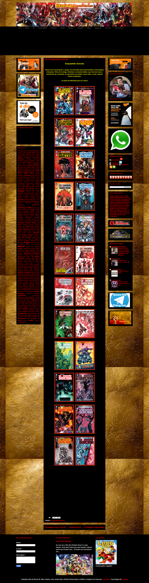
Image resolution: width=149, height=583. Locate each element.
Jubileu (30, 232)
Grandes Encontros (25, 217)
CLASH (62, 28)
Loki (38, 237)
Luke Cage (27, 239)
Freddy (37, 211)
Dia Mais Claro (28, 193)
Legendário (36, 236)
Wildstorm (28, 316)
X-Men (30, 320)
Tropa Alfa (27, 306)
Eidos (26, 199)
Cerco (37, 177)
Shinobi (32, 286)
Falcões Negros (26, 209)
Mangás (27, 242)
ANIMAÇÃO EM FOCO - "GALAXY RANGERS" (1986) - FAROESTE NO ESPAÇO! (123, 252)
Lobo (33, 237)
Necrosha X (21, 259)
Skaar (21, 288)
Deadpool (21, 190)
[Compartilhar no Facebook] (58, 518)
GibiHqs (37, 215)
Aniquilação (27, 157)
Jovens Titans (22, 232)
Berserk (37, 165)
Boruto (31, 169)
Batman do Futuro (23, 165)
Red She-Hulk (25, 275)
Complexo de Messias (33, 180)
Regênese (25, 277)
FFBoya (89, 28)
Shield (37, 285)
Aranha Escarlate (33, 159)
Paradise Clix (115, 259)
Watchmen (31, 315)
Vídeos (37, 311)
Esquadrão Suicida (58, 520)
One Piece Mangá (63, 541)
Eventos (20, 202)
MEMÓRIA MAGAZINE (118, 247)
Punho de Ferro (34, 270)
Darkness (20, 186)
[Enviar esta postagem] (49, 517)
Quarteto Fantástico (24, 272)
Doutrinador (33, 196)
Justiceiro (36, 232)
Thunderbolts (28, 302)
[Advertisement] (74, 42)
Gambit (26, 212)
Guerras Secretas (22, 221)
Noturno (20, 261)
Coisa (37, 178)
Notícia (37, 259)
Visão (28, 313)
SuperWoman (35, 295)
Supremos (21, 297)
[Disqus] (74, 490)
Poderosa (36, 269)
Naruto (37, 258)
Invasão (32, 229)
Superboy (29, 293)
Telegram (71, 28)
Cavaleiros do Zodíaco (28, 177)
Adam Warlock (26, 154)
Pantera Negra (28, 267)
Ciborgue (20, 178)
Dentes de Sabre (33, 191)
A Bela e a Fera (22, 152)
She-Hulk (31, 285)
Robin (19, 280)
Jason (29, 231)
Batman (36, 164)
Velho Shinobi (116, 280)
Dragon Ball (35, 198)
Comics (25, 180)
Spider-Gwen (31, 289)
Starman (32, 291)
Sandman (20, 281)
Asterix (19, 164)
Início (20, 28)
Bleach (23, 169)
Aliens (26, 155)
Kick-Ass (32, 234)
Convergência (30, 183)
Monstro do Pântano (24, 251)
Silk (36, 286)
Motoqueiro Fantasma (31, 253)
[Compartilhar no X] (56, 518)
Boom (27, 169)
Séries (19, 285)
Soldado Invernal (31, 288)
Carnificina (27, 175)
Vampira (25, 310)
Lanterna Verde (27, 236)
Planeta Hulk (28, 269)
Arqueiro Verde (34, 160)
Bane (24, 164)
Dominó (27, 194)
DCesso (37, 188)
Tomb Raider (33, 303)
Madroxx (37, 239)
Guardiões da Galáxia (24, 219)
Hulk (27, 226)
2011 (22, 151)
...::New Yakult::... (116, 269)
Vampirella (32, 310)
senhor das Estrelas (34, 283)
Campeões (27, 170)
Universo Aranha (33, 308)
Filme (19, 211)
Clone (32, 178)
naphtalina (106, 579)
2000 (19, 151)
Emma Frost (36, 199)
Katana (24, 234)
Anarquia (31, 155)
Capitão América (28, 172)
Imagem (32, 228)
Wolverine (22, 318)
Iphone (25, 231)
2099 (36, 151)
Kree (19, 236)
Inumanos (26, 229)
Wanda (19, 315)
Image (19, 228)
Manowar (33, 242)
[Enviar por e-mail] (53, 518)
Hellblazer (36, 221)
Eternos (37, 201)
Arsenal (20, 162)
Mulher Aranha (34, 255)
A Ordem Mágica (30, 152)
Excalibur (28, 202)
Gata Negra (30, 214)
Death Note (28, 190)
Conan (20, 181)
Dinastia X (21, 194)
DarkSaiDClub (27, 186)
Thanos (34, 300)
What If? (36, 315)
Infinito (37, 228)
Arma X (26, 160)
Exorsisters (21, 204)
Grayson (36, 217)
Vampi (19, 310)
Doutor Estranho (23, 196)
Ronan (26, 280)
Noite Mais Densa (30, 259)
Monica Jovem (35, 250)
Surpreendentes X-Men (32, 297)
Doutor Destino (35, 194)
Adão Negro (35, 154)
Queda (33, 272)
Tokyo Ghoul (25, 303)
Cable (37, 169)
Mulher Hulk (30, 256)
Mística (28, 250)
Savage (26, 281)
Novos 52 (31, 261)
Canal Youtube (119, 28)
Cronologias (21, 185)
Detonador (20, 193)
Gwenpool (30, 221)
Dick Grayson (35, 193)
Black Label (35, 167)
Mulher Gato (22, 256)
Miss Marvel (21, 250)
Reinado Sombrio (34, 277)
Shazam (25, 285)
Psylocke (26, 270)
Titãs (19, 303)
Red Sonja (32, 275)
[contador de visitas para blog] (121, 178)
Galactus (20, 212)
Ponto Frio (108, 28)
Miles (37, 248)
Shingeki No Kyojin (23, 286)
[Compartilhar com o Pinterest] (60, 518)
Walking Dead (35, 313)
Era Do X (20, 201)
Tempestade (26, 298)
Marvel (27, 28)
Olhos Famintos (35, 264)
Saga (33, 280)
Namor (28, 258)
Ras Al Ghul (24, 274)
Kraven (37, 234)
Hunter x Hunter (34, 226)
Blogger (125, 579)
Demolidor (21, 191)
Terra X (29, 300)
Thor (22, 302)
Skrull (25, 288)
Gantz (24, 214)
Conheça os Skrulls (31, 181)
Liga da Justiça (24, 237)
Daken (28, 185)
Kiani (28, 234)
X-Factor (34, 318)
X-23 (28, 318)
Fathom (33, 209)
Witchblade (36, 316)
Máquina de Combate (32, 244)
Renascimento (35, 278)
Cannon (33, 170)
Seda (31, 281)
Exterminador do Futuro (27, 206)
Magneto (27, 240)
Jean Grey (36, 231)
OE (27, 264)
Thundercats (36, 302)
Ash (34, 162)
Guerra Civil (35, 219)
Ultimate (25, 308)
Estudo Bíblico (42, 28)
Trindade (20, 306)
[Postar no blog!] (55, 518)
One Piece (21, 266)
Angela (37, 155)
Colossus (20, 180)
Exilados (36, 202)
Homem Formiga (28, 224)
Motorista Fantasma (23, 255)
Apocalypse (35, 157)
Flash (32, 211)
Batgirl (30, 164)
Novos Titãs (29, 263)
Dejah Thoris (35, 190)
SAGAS (37, 280)
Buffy (34, 169)
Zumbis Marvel (22, 322)
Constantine (21, 183)
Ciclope (27, 178)
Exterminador (35, 204)
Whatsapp (54, 28)
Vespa (33, 311)
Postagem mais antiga (94, 527)
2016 (27, 151)
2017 (30, 151)
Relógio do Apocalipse (24, 278)
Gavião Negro (29, 215)
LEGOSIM (80, 28)
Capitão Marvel (29, 173)
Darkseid (33, 186)
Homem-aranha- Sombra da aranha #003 (123, 283)
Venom (24, 311)
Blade (19, 169)
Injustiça (20, 229)
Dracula (27, 198)
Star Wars (26, 291)
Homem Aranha (24, 223)
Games (20, 214)
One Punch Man (28, 266)
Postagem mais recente (55, 527)
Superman (22, 295)
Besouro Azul (22, 167)
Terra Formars (22, 300)
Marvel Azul (30, 246)
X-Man (25, 320)
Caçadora (20, 170)
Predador (20, 270)
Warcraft (24, 315)
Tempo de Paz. (35, 298)
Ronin (30, 280)
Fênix (37, 209)
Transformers (35, 305)
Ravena (30, 274)
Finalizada (26, 211)
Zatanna (37, 320)
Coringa (37, 183)
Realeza (34, 274)
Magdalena (21, 240)
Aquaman (21, 159)
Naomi (33, 258)
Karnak (19, 234)
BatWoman (31, 165)
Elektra (30, 199)
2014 (25, 151)
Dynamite (21, 199)
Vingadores (22, 313)
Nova (25, 261)
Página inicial (75, 527)
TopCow (23, 305)
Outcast (22, 267)
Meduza (33, 248)
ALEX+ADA (21, 155)
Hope (24, 226)
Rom (23, 280)
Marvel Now (27, 248)
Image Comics (26, 228)
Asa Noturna (27, 162)
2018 (33, 151)
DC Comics (30, 188)
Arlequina (20, 160)
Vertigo (29, 311)
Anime (20, 157)
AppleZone (98, 28)
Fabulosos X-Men (25, 208)
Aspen (37, 162)
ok (29, 264)
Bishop (29, 167)
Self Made (25, 283)
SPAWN (24, 289)
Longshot (20, 239)
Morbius (32, 251)
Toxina (29, 305)
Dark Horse (35, 185)
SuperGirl (36, 293)
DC (34, 28)
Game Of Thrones (34, 212)
